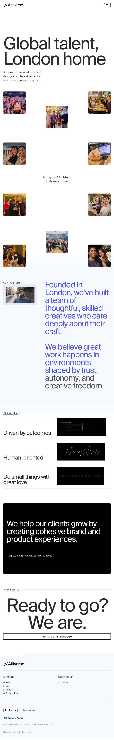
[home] (13, 5)
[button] (107, 5)
